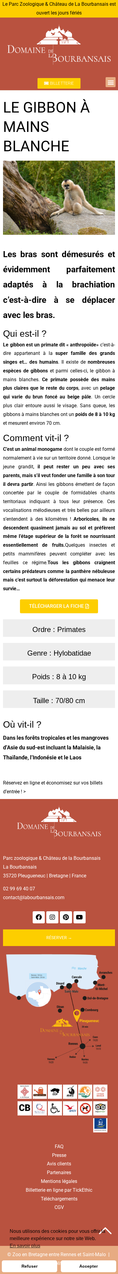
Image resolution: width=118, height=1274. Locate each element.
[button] (111, 82)
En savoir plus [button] (25, 1245)
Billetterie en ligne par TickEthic (59, 1190)
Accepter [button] (88, 1266)
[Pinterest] (66, 917)
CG (57, 1207)
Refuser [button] (29, 1266)
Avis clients (59, 1164)
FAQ (59, 1146)
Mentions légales (59, 1181)
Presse (59, 1155)
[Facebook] (39, 917)
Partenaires (59, 1172)
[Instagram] (52, 917)
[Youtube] (80, 917)
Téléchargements (59, 1199)
